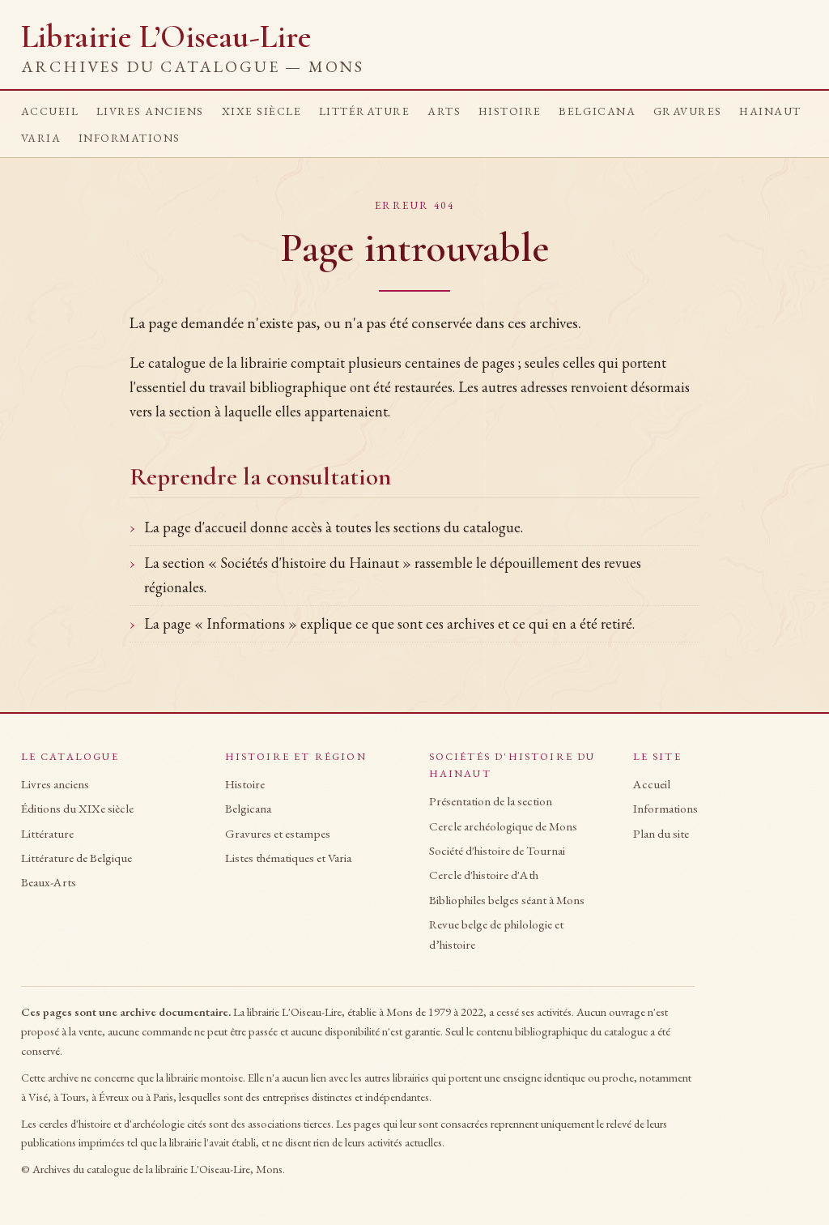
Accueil (50, 111)
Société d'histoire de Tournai (497, 851)
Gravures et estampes (277, 834)
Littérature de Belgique (76, 858)
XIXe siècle (262, 111)
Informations (130, 137)
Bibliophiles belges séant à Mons (507, 900)
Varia (41, 137)
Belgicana (597, 111)
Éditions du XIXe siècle (77, 808)
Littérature (364, 111)
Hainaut (770, 111)
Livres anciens (150, 111)
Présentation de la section (490, 801)
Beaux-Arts (48, 882)
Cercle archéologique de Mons (503, 826)
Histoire (510, 111)
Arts (444, 111)
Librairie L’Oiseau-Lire (192, 47)
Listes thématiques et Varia (288, 858)
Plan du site (661, 834)
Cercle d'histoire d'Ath (483, 875)
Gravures (687, 111)
